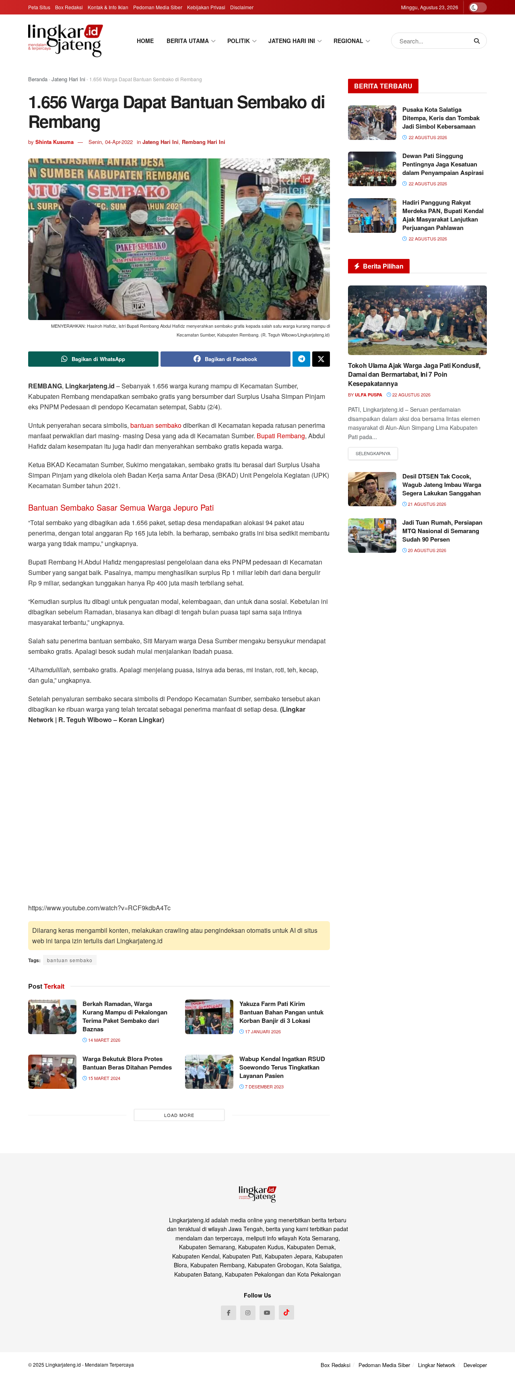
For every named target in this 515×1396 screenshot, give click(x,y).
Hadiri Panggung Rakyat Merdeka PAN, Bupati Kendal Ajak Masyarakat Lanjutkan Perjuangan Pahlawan (443, 215)
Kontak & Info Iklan (108, 7)
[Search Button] (478, 41)
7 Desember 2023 (264, 1086)
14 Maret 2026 (103, 1040)
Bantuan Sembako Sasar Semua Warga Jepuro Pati (121, 507)
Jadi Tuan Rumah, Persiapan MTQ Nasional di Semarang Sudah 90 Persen (442, 531)
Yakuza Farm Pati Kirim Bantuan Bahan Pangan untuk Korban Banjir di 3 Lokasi (281, 1012)
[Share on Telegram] (301, 359)
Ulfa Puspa (368, 395)
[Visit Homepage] (65, 40)
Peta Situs (39, 7)
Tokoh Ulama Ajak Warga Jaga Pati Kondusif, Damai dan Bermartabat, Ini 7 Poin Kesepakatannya (414, 374)
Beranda (37, 79)
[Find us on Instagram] (247, 1313)
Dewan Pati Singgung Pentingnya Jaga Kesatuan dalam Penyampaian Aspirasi (443, 164)
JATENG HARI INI (291, 41)
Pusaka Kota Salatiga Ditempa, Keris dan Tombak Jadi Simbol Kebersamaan (441, 118)
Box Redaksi (69, 7)
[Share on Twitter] (321, 359)
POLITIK (238, 41)
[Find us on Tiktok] (286, 1312)
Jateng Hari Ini (68, 79)
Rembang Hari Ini (203, 142)
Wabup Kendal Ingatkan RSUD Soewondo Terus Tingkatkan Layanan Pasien (282, 1067)
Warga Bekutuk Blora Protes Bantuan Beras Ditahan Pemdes (127, 1063)
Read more (373, 453)
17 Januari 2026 (262, 1031)
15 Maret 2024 (103, 1078)
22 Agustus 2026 (411, 394)
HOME (145, 41)
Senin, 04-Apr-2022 (111, 142)
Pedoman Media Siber (157, 7)
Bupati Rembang (281, 435)
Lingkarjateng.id (63, 1364)
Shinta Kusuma (54, 142)
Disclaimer (241, 7)
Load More (179, 1115)
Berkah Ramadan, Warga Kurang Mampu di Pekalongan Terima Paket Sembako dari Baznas (124, 1016)
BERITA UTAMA (188, 41)
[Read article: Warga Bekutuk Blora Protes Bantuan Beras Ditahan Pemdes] (52, 1072)
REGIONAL (348, 41)
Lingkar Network (436, 1365)
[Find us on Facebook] (228, 1313)
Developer (475, 1365)
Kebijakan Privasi (206, 7)
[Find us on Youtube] (267, 1313)
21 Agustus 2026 (426, 504)
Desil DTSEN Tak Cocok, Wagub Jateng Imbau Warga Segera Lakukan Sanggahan (441, 484)
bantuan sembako (155, 425)
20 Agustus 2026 (426, 550)
